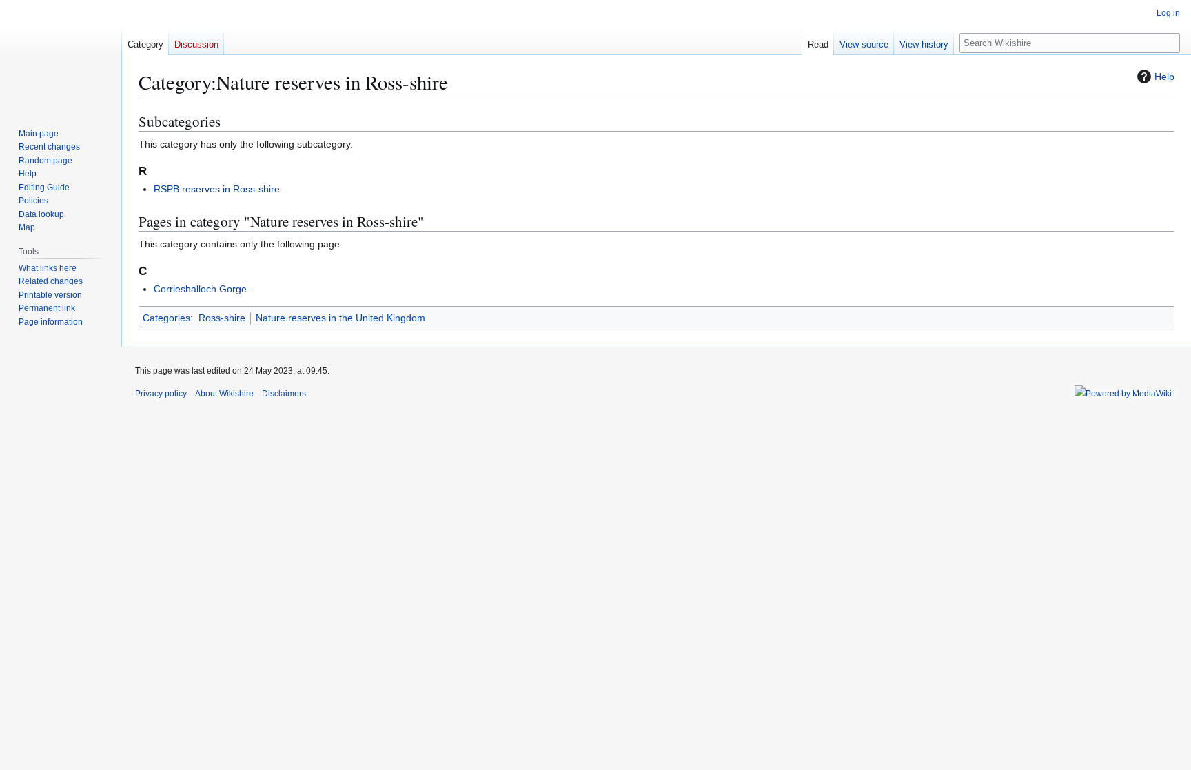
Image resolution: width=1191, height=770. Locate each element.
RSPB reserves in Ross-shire (217, 188)
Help (1164, 76)
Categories (166, 317)
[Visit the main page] (61, 55)
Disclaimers (284, 393)
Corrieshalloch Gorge (200, 288)
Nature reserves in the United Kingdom (340, 317)
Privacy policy (161, 393)
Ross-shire (221, 317)
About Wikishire (224, 393)
